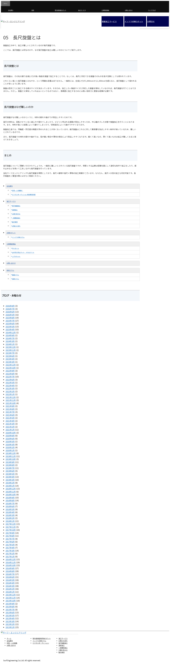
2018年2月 (10, 518)
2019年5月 (10, 474)
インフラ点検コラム (18, 237)
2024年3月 (10, 341)
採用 (32, 10)
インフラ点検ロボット (134, 21)
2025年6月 (10, 323)
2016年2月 (10, 588)
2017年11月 (11, 527)
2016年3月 (10, 586)
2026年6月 (10, 311)
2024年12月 (11, 332)
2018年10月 (11, 494)
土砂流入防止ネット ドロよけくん (23, 252)
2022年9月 (10, 370)
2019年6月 (10, 471)
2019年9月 (10, 462)
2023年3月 (10, 361)
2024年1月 (10, 344)
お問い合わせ (129, 10)
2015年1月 (10, 627)
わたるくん (15, 248)
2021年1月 (10, 429)
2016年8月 (10, 571)
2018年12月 (11, 488)
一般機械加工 (16, 218)
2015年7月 (10, 609)
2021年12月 (11, 397)
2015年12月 (11, 594)
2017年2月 (10, 553)
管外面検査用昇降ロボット (42, 638)
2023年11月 (11, 350)
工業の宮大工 (16, 214)
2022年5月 (10, 382)
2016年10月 (11, 565)
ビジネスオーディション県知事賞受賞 (24, 194)
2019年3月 (10, 479)
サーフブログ (152, 10)
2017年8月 (10, 535)
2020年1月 (10, 450)
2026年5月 (10, 314)
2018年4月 (10, 512)
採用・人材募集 (12, 643)
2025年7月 (10, 320)
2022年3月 (10, 388)
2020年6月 (10, 438)
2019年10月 (11, 459)
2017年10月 (11, 529)
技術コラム (10, 270)
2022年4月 (10, 385)
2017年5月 (10, 544)
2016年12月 (11, 559)
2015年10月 (11, 600)
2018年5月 (10, 509)
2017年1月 (10, 556)
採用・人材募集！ (17, 190)
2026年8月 (10, 305)
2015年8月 (10, 606)
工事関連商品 (105, 10)
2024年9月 (10, 335)
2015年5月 (10, 615)
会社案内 (10, 10)
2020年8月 (10, 435)
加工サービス (82, 10)
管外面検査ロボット (60, 10)
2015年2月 (10, 624)
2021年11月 (11, 400)
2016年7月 (10, 574)
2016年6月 (10, 577)
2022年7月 (10, 376)
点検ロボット (11, 233)
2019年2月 (10, 482)
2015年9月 (10, 603)
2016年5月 (10, 580)
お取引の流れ (16, 226)
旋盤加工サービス (109, 21)
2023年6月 (10, 356)
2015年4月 (10, 618)
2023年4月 (10, 358)
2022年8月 (10, 373)
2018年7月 (10, 503)
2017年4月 (10, 547)
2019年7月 (10, 468)
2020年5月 (10, 441)
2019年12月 (11, 453)
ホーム (9, 638)
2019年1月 (10, 485)
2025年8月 (10, 317)
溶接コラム (15, 279)
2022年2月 (10, 391)
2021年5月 (10, 417)
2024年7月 (10, 338)
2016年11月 (11, 562)
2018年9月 (10, 497)
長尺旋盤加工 (16, 206)
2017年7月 (10, 538)
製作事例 (15, 222)
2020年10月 (11, 432)
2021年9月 (10, 406)
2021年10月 (11, 403)
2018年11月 (11, 491)
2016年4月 (10, 583)
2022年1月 (10, 394)
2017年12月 (11, 524)
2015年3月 (10, 621)
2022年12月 (11, 364)
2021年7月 (10, 412)
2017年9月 (10, 532)
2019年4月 (10, 476)
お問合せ (151, 21)
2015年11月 (11, 597)
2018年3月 (10, 515)
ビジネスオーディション (41, 643)
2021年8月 (10, 409)
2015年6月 (10, 612)
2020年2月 (10, 447)
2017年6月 (10, 541)
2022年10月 (11, 367)
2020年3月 (10, 444)
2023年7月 (10, 353)
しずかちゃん (16, 256)
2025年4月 (10, 329)
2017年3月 (10, 550)
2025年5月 (10, 326)
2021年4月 (10, 420)
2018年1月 (10, 521)
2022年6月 (10, 379)
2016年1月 (10, 591)
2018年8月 (10, 500)
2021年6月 (10, 415)
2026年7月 (10, 308)
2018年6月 (10, 506)
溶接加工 (15, 210)
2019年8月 (10, 465)
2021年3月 (10, 423)
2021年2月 (10, 426)
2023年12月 (11, 347)
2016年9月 (10, 568)
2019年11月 (11, 456)
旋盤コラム (15, 275)
